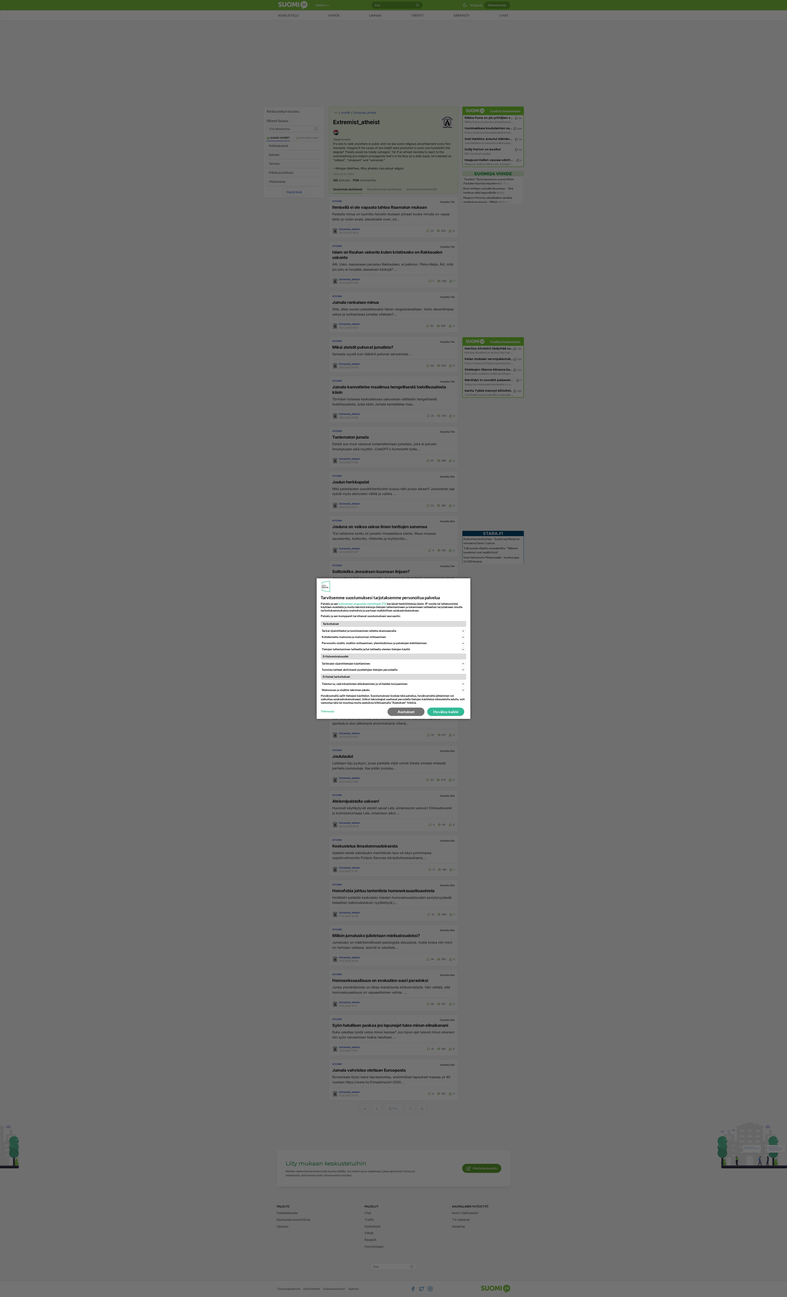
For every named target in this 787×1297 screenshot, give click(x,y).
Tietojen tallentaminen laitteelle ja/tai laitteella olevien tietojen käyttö (366, 649)
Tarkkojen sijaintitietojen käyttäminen (346, 663)
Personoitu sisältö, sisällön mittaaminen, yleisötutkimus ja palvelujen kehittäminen (374, 643)
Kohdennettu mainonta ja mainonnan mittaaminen (354, 637)
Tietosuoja (327, 711)
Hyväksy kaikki (445, 711)
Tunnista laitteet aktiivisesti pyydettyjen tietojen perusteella (359, 669)
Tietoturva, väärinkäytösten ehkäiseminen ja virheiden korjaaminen (364, 683)
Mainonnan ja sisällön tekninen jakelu (346, 690)
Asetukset (406, 711)
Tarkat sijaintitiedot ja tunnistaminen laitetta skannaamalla (359, 630)
